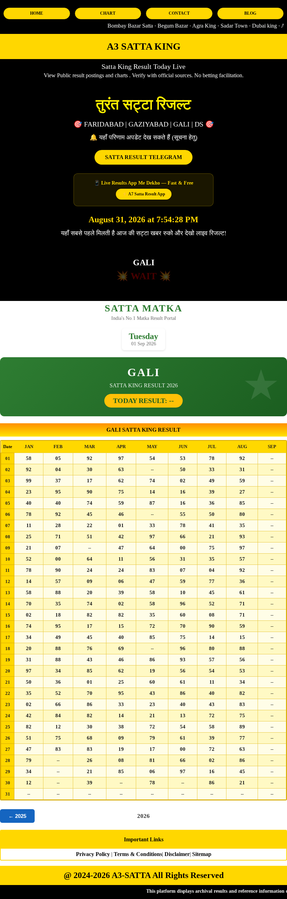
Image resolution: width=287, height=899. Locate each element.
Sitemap (201, 854)
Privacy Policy (93, 854)
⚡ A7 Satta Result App (143, 194)
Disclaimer (177, 854)
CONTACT (179, 13)
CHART (107, 13)
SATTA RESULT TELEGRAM (143, 157)
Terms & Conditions (138, 854)
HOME (36, 13)
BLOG (250, 13)
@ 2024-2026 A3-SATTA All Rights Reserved (144, 875)
